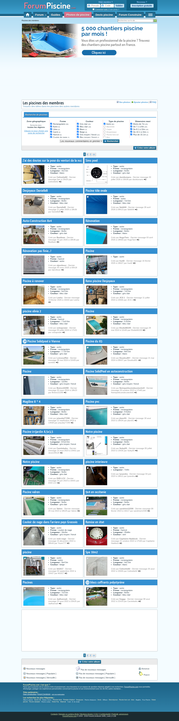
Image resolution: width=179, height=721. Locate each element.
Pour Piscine (146, 700)
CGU (96, 714)
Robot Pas (55, 702)
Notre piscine (94, 431)
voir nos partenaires (58, 694)
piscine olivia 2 (32, 311)
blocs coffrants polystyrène (107, 582)
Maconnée (110, 127)
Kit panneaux (111, 132)
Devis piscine (104, 14)
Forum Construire (130, 14)
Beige (83, 132)
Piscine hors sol (124, 700)
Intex (132, 700)
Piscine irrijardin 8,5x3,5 (38, 431)
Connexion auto (101, 10)
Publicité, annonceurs (120, 714)
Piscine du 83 (94, 341)
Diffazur (105, 700)
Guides (55, 14)
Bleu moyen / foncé (89, 137)
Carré (56, 132)
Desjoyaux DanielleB (35, 190)
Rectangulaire (60, 124)
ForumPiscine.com (131, 687)
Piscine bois (57, 700)
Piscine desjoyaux (90, 700)
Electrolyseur (113, 700)
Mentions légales (86, 714)
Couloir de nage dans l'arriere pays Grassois (50, 522)
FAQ (154, 102)
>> (94, 154)
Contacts (54, 714)
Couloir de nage (61, 137)
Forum (40, 14)
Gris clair (85, 124)
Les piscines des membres (43, 103)
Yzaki (69, 702)
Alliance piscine (28, 700)
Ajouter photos (141, 102)
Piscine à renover (33, 281)
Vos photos (124, 102)
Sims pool (92, 160)
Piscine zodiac (46, 702)
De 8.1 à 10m (140, 129)
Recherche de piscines (36, 114)
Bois (108, 137)
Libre (56, 129)
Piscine (90, 251)
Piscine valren (31, 492)
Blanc (83, 129)
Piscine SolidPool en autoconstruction (109, 371)
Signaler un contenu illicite (69, 714)
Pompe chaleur (69, 700)
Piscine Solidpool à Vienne (43, 341)
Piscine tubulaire (34, 702)
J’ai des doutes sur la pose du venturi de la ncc (52, 160)
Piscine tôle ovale (96, 190)
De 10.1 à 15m (141, 132)
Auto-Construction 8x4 (37, 220)
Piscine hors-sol (112, 135)
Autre (56, 127)
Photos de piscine (78, 14)
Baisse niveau (46, 700)
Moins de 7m (140, 124)
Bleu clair (85, 127)
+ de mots (75, 702)
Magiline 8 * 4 (31, 401)
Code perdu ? (114, 10)
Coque (109, 129)
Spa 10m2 (92, 552)
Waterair (63, 702)
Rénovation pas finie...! (37, 251)
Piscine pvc (92, 401)
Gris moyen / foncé (90, 134)
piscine (27, 552)
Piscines (28, 582)
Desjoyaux (80, 700)
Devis (99, 700)
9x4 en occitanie (96, 492)
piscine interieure (96, 461)
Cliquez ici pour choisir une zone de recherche (36, 132)
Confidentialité (104, 714)
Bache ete (37, 700)
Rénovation (93, 220)
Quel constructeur (29, 694)
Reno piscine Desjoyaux (100, 281)
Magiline (138, 700)
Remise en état (95, 522)
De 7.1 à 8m (140, 127)
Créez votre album (146, 148)
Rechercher (112, 141)
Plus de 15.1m (140, 134)
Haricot (57, 134)
